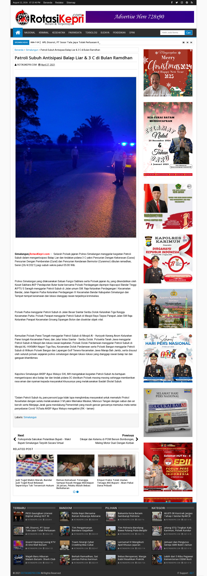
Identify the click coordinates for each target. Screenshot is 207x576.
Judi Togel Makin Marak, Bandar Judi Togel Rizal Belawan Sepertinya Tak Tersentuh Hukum (35, 482)
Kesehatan (58, 32)
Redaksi (59, 2)
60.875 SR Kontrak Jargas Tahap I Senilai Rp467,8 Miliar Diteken (178, 516)
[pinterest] (187, 2)
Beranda (48, 2)
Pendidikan (119, 32)
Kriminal (44, 32)
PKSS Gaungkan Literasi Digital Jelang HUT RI (39, 515)
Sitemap (71, 2)
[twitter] (176, 2)
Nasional (29, 32)
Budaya (105, 32)
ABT (192, 573)
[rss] (192, 2)
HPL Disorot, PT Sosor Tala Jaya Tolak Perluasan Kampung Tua (78, 42)
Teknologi (91, 32)
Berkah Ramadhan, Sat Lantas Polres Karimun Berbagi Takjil (85, 559)
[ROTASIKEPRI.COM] (18, 32)
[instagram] (182, 2)
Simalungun (30, 417)
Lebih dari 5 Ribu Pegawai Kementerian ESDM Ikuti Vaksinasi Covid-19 (178, 559)
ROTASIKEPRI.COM (30, 573)
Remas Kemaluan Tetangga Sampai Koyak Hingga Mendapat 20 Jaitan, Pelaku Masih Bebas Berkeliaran (75, 484)
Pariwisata (75, 32)
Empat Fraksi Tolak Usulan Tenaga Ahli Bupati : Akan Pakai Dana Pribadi (115, 482)
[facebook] (171, 2)
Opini (132, 32)
